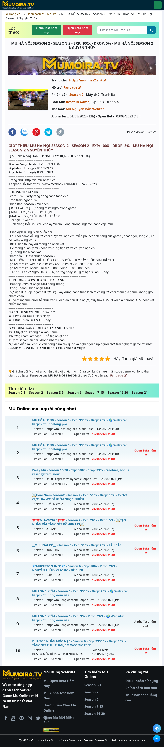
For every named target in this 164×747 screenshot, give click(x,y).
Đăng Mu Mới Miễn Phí (58, 720)
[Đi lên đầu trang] (157, 728)
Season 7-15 (94, 392)
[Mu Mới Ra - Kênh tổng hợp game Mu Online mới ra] (13, 718)
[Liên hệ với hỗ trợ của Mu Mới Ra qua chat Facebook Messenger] (157, 739)
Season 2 (76, 94)
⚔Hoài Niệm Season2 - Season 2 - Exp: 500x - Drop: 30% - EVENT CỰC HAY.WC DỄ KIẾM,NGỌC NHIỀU (79, 497)
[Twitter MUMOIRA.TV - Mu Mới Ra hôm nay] (38, 718)
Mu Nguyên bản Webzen (85, 109)
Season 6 (74, 392)
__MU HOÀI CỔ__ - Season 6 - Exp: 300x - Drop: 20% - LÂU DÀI (76, 545)
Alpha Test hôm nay (46, 30)
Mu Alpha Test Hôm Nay (58, 695)
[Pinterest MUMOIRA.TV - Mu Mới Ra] (21, 718)
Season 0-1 (16, 392)
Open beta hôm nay (77, 30)
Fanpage (70, 87)
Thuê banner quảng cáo (141, 697)
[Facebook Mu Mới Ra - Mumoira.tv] (5, 718)
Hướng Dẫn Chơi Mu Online (59, 708)
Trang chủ (15, 14)
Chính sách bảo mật (141, 688)
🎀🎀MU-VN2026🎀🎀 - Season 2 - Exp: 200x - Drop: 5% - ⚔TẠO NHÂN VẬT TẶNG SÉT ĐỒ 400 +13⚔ (79, 522)
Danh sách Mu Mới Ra (41, 14)
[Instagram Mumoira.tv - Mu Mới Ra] (30, 718)
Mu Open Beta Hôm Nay (59, 683)
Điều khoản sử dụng (141, 681)
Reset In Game (77, 102)
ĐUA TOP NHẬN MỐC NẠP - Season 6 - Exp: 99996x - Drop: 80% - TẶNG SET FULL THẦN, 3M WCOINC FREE (79, 643)
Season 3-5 (55, 392)
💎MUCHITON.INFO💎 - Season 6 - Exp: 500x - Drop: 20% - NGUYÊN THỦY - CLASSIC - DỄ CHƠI (74, 568)
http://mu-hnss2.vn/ (86, 80)
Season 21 (140, 392)
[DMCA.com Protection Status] (61, 730)
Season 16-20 (118, 392)
